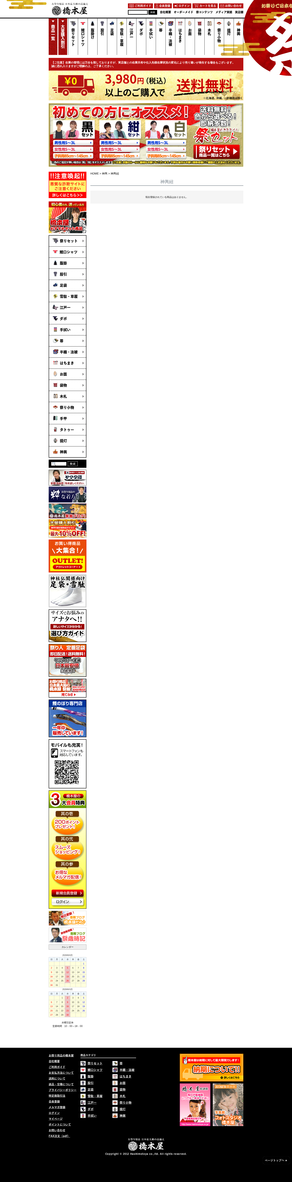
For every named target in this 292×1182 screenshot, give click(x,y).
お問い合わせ (57, 1130)
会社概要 (54, 1061)
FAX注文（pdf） (59, 1136)
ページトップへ (276, 1160)
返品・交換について (61, 1084)
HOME (94, 173)
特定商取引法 (57, 1095)
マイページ (56, 1118)
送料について (57, 1078)
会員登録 (54, 1101)
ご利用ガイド (57, 1067)
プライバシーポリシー (62, 1090)
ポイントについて (60, 1124)
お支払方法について (61, 1072)
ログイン (54, 1113)
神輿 (104, 173)
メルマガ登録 (57, 1107)
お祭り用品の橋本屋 (61, 1055)
